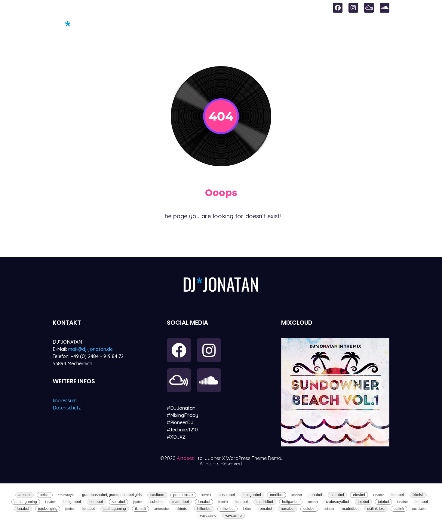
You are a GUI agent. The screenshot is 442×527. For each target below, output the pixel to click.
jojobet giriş (47, 508)
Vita (383, 27)
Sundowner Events (229, 27)
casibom (157, 495)
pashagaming (25, 502)
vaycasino (208, 515)
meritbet (276, 495)
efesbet (359, 495)
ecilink (399, 508)
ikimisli (206, 495)
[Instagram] (353, 8)
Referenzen (348, 27)
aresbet (24, 495)
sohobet (96, 502)
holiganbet (252, 495)
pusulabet (227, 495)
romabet (265, 508)
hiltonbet (204, 508)
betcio (45, 495)
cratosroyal (66, 495)
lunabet (296, 495)
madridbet (180, 502)
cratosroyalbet (337, 502)
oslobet (309, 508)
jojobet (138, 502)
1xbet (247, 508)
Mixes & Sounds (295, 27)
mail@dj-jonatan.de (90, 349)
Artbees (186, 458)
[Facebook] (337, 8)
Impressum (65, 400)
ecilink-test (376, 508)
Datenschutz (67, 408)
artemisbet (162, 508)
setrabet (337, 495)
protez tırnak (183, 495)
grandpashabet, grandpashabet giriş (112, 495)
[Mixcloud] (369, 8)
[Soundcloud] (384, 8)
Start (180, 27)
